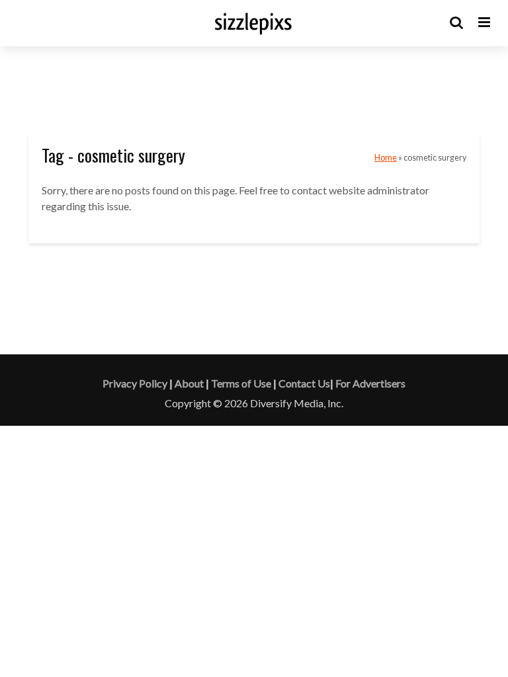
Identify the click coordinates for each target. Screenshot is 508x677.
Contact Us (304, 383)
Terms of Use (241, 383)
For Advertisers (370, 383)
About (189, 383)
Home (385, 158)
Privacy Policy (135, 383)
